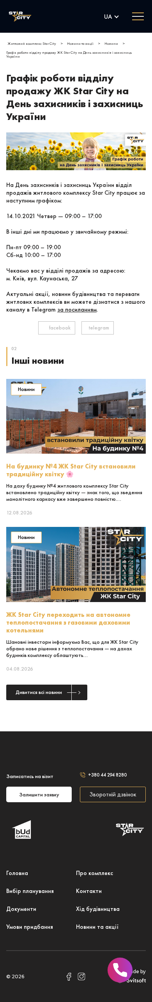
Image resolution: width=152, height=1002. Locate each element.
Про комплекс (94, 873)
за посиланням (77, 309)
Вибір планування (30, 891)
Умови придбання (29, 926)
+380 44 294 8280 (107, 775)
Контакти (89, 891)
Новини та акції (97, 926)
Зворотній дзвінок (112, 794)
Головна (17, 873)
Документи (21, 908)
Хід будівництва (98, 908)
